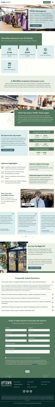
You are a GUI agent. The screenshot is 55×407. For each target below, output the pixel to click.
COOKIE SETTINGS (38, 403)
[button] (53, 2)
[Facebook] (31, 391)
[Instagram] (24, 391)
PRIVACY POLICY (33, 403)
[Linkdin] (27, 391)
